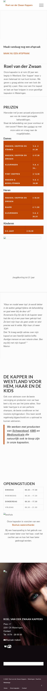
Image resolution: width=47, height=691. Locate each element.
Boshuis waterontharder (23, 524)
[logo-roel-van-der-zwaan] (19, 5)
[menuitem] (40, 5)
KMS (33, 430)
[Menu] (40, 5)
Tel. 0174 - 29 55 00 (13, 634)
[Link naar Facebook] (41, 685)
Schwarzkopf (20, 430)
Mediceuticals (15, 434)
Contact (7, 630)
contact (31, 126)
